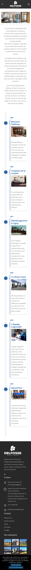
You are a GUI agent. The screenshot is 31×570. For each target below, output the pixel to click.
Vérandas (7, 527)
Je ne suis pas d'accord (16, 567)
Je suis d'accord (15, 565)
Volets (6, 524)
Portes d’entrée (9, 521)
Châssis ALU (8, 518)
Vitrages (6, 530)
